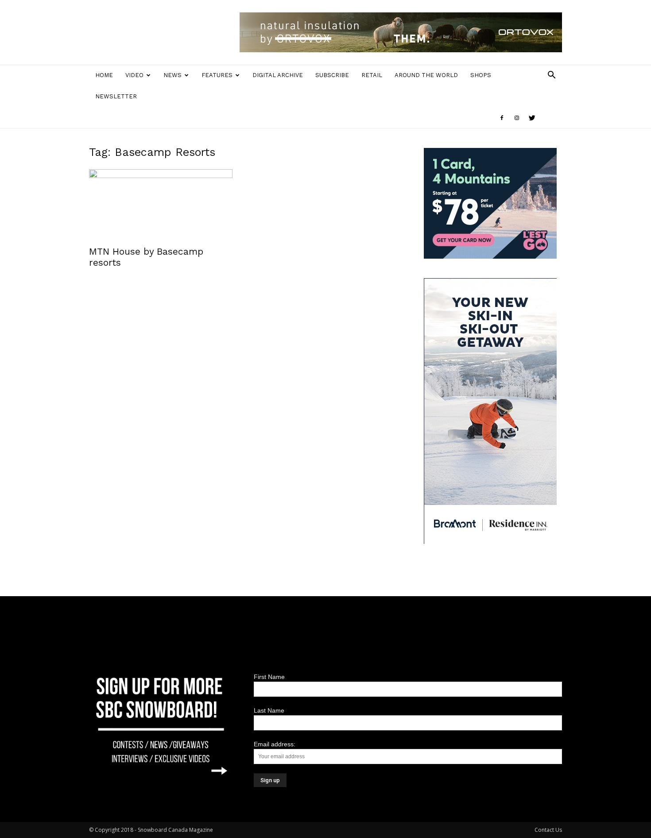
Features (217, 75)
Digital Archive (277, 75)
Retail (371, 75)
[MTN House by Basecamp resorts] (160, 204)
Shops (480, 75)
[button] (551, 76)
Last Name (269, 710)
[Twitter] (532, 117)
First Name (269, 676)
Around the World (426, 75)
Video (134, 75)
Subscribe (332, 75)
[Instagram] (516, 117)
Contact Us (548, 830)
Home (104, 75)
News (172, 75)
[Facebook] (501, 117)
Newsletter (116, 96)
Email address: (274, 744)
